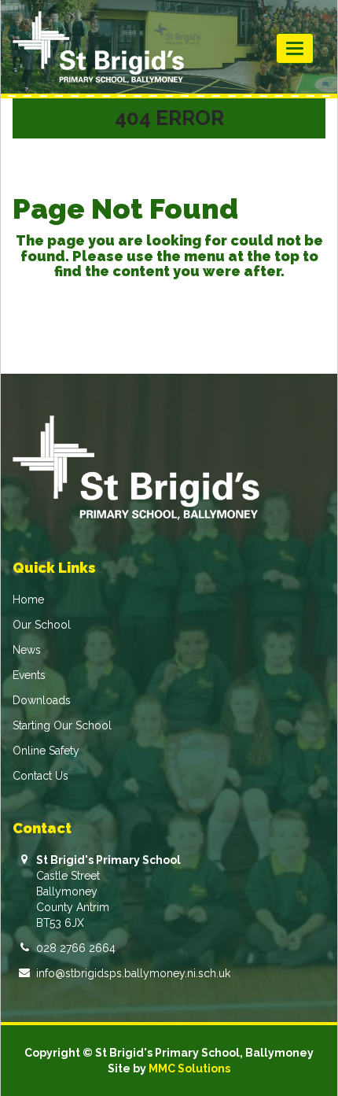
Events (29, 675)
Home (28, 599)
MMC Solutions (189, 1068)
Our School (42, 624)
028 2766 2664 (76, 948)
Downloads (42, 700)
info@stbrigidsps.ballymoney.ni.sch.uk (133, 973)
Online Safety (46, 750)
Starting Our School (62, 725)
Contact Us (40, 775)
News (27, 650)
